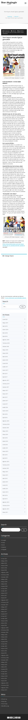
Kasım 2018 (5, 329)
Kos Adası (14, 32)
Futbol (3, 542)
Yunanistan (5, 33)
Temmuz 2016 (6, 424)
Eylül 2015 (5, 458)
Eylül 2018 (5, 336)
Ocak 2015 (5, 485)
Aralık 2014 (5, 488)
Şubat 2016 (5, 441)
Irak (11, 32)
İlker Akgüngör (9, 2)
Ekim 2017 (5, 373)
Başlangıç (9, 16)
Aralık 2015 (5, 448)
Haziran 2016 (6, 427)
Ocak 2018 (5, 363)
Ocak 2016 (5, 444)
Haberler (16, 16)
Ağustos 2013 (6, 509)
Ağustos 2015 (6, 461)
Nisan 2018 (5, 353)
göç (3, 32)
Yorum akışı (4, 703)
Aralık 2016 (5, 407)
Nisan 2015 (5, 475)
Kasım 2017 (5, 370)
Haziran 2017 (6, 387)
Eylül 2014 (5, 498)
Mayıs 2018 (5, 350)
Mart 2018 (5, 356)
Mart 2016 (5, 438)
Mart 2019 (5, 326)
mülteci (18, 32)
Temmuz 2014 (6, 505)
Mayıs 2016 (5, 431)
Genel (3, 545)
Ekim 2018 (5, 333)
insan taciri (7, 32)
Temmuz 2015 (6, 465)
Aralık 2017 (5, 366)
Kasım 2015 (5, 451)
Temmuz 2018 (6, 343)
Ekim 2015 (5, 454)
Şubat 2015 (5, 481)
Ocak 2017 (5, 404)
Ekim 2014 (5, 495)
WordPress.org (5, 706)
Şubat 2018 (5, 360)
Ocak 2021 (5, 319)
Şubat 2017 (5, 400)
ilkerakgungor (6, 31)
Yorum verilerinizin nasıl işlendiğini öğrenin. (15, 298)
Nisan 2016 (5, 434)
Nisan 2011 (5, 512)
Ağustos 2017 (6, 380)
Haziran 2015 (6, 468)
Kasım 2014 (5, 492)
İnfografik (4, 549)
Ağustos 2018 (6, 339)
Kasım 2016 (5, 410)
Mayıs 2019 (5, 322)
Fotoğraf (4, 540)
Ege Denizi (21, 31)
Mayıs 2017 (5, 390)
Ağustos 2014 (6, 502)
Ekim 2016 (5, 414)
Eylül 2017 (5, 377)
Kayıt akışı (4, 701)
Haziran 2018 (6, 346)
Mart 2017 (5, 397)
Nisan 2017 (5, 394)
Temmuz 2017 (6, 383)
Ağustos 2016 (6, 421)
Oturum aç (4, 699)
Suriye (22, 32)
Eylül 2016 (5, 417)
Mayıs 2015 (5, 471)
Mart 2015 (5, 478)
